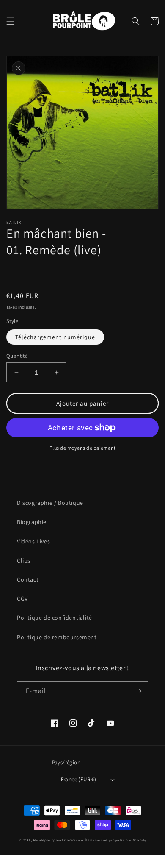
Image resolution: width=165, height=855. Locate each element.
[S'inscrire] (138, 691)
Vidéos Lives (33, 541)
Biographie (32, 522)
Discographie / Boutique (50, 503)
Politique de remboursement (57, 637)
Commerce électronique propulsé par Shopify (105, 840)
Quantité (17, 355)
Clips (23, 560)
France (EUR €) (78, 779)
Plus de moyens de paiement (83, 448)
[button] (10, 21)
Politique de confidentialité (54, 617)
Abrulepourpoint (48, 840)
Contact (27, 579)
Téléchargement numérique (55, 337)
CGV (22, 598)
